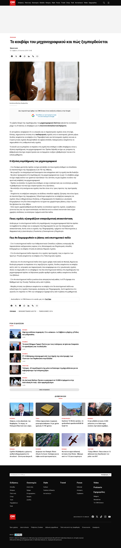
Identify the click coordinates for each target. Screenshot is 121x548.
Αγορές (29, 496)
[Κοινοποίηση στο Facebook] (12, 56)
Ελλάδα (42, 3)
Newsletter (97, 499)
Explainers (80, 493)
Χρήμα (29, 490)
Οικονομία (35, 3)
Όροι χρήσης (14, 527)
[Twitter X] (97, 517)
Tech (72, 3)
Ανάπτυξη (30, 487)
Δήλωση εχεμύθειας (51, 527)
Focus (58, 3)
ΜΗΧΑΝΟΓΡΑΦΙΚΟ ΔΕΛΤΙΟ (27, 311)
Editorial (79, 487)
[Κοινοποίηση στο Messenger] (20, 56)
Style (53, 3)
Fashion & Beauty (49, 490)
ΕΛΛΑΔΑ (13, 37)
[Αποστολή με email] (37, 56)
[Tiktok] (101, 517)
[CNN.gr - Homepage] (13, 3)
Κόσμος (48, 3)
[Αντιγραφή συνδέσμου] (33, 56)
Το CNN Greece (99, 503)
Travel (63, 3)
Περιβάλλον (14, 503)
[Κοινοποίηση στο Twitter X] (16, 56)
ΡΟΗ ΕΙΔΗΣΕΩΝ (17, 323)
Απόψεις (80, 490)
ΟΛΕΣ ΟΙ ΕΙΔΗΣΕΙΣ (44, 389)
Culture (45, 487)
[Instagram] (105, 517)
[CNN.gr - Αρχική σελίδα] (13, 517)
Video (86, 3)
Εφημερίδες (93, 3)
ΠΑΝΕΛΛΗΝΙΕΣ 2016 (46, 311)
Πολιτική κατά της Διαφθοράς (70, 527)
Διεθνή (29, 500)
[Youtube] (109, 517)
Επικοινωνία (86, 527)
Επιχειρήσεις (31, 493)
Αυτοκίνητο (79, 3)
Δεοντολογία (24, 527)
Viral (11, 506)
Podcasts (98, 487)
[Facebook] (93, 517)
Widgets (96, 496)
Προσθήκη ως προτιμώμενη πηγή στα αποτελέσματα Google (46, 115)
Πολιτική (28, 3)
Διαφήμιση (96, 527)
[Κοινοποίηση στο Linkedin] (29, 56)
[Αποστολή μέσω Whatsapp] (24, 56)
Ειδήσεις (21, 3)
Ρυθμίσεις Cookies (37, 527)
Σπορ (68, 3)
